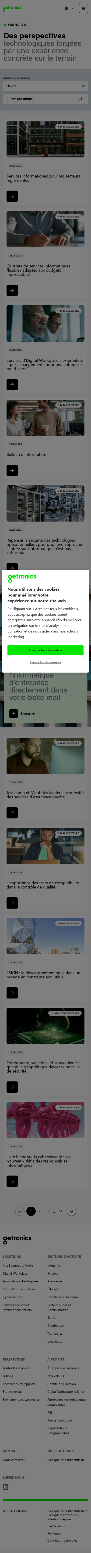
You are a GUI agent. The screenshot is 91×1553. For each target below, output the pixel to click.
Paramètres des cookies (45, 662)
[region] (45, 621)
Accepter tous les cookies (45, 650)
